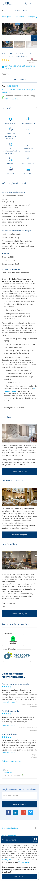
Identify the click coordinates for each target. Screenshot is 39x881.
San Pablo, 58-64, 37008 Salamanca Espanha (20, 67)
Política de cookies (9, 836)
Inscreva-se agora (19, 804)
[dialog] (19, 858)
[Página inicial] (7, 3)
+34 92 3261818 (12, 86)
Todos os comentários (11, 761)
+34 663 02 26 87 (12, 99)
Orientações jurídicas (10, 828)
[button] (2, 10)
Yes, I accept (19, 876)
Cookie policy (24, 862)
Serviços (31, 17)
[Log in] (31, 3)
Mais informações (19, 471)
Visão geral (6, 17)
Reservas (5, 74)
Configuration (8, 859)
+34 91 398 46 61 (19, 79)
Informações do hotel (14, 183)
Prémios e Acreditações (15, 624)
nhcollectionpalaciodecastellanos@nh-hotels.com (18, 90)
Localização (19, 17)
